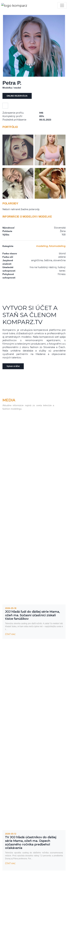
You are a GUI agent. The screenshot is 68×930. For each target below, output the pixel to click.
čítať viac (10, 634)
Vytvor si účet (13, 366)
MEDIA (8, 400)
